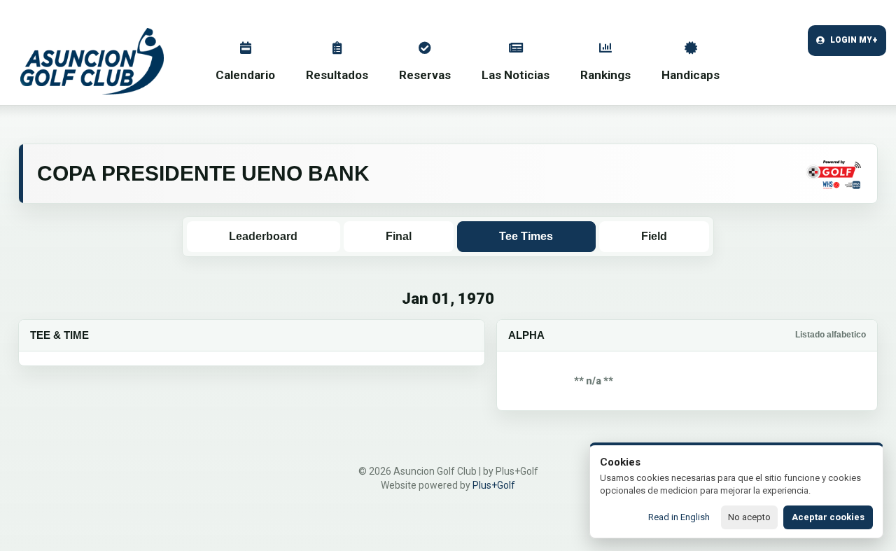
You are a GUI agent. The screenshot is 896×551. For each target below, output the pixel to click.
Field (654, 236)
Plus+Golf (493, 485)
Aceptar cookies (828, 517)
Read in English (679, 517)
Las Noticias (516, 75)
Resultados (337, 75)
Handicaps (691, 75)
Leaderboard (263, 236)
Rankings (605, 75)
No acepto (749, 517)
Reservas (425, 75)
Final (399, 236)
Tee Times (526, 236)
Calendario (245, 75)
